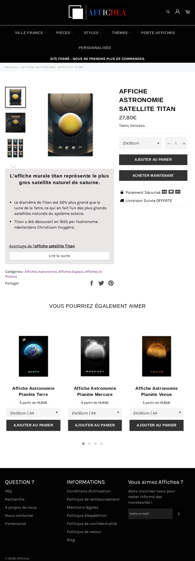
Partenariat (15, 523)
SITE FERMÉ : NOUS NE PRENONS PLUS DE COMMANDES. (97, 59)
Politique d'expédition (87, 515)
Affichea (23, 558)
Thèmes (120, 33)
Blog (71, 539)
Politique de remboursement (93, 499)
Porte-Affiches (158, 33)
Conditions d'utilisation (89, 491)
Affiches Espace (71, 271)
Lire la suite (59, 255)
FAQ (8, 491)
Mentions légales (82, 507)
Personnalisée (95, 48)
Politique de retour (84, 531)
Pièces (63, 33)
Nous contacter (19, 515)
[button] (83, 443)
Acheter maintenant (153, 176)
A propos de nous (21, 507)
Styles (91, 33)
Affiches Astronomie (41, 271)
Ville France (29, 33)
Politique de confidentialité (92, 523)
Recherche (14, 499)
